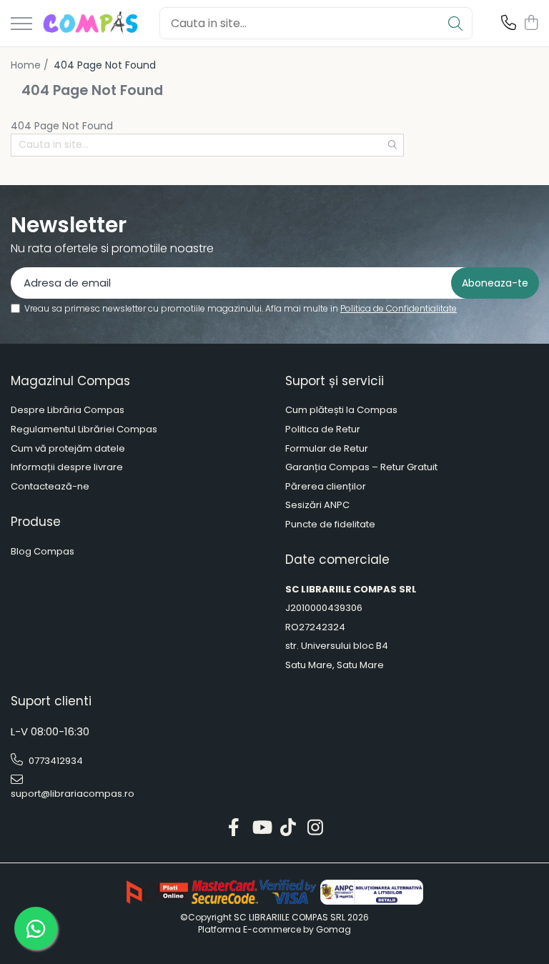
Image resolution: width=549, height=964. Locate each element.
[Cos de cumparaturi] (530, 23)
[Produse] (21, 25)
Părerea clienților (325, 486)
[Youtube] (261, 828)
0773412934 (54, 760)
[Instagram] (315, 828)
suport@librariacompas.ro (72, 793)
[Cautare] (455, 23)
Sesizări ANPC (317, 505)
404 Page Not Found (105, 65)
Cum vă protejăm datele (68, 448)
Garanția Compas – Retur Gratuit (361, 467)
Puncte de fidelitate (330, 524)
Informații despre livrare (67, 467)
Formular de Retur (326, 448)
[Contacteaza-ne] (508, 23)
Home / (31, 65)
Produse (36, 521)
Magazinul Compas (70, 380)
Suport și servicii (334, 380)
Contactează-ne (50, 486)
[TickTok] (288, 828)
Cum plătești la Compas (341, 410)
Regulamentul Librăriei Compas (84, 429)
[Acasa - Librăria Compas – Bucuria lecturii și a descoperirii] (90, 23)
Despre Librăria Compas (67, 410)
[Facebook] (234, 828)
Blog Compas (42, 551)
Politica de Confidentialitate (398, 308)
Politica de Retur (322, 429)
